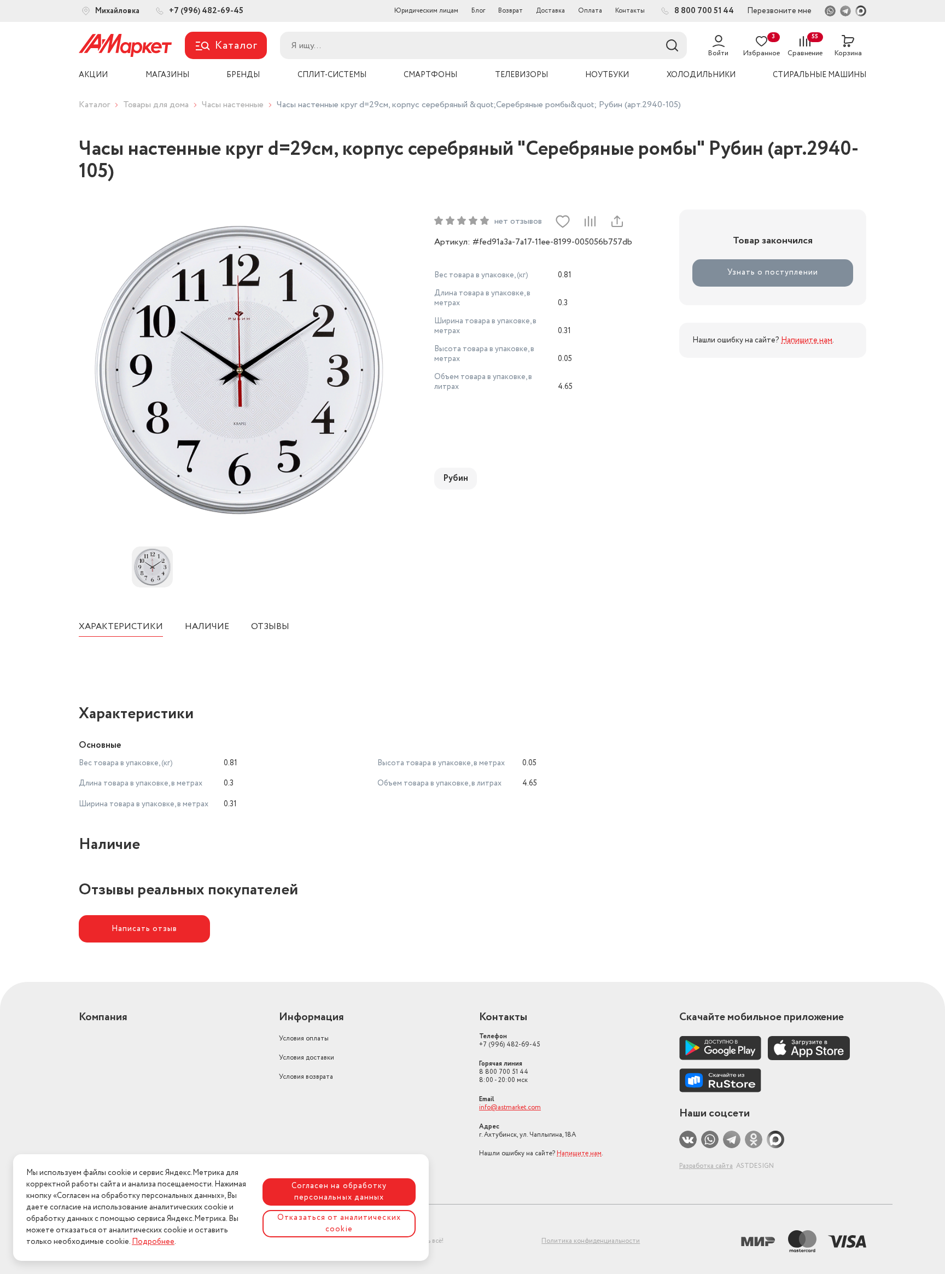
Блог (478, 10)
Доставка (550, 10)
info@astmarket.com (510, 1107)
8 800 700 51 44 (503, 1072)
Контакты (630, 10)
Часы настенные (233, 104)
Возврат (510, 10)
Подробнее (153, 1241)
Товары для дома (156, 104)
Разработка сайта (706, 1166)
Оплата (590, 10)
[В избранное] (563, 222)
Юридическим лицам (426, 10)
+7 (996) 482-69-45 (509, 1040)
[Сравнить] (590, 222)
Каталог (94, 104)
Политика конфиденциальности (590, 1241)
